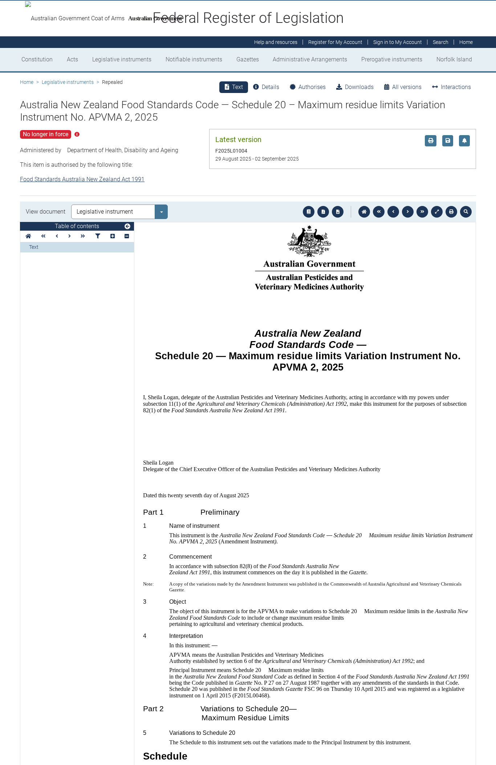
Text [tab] (237, 87)
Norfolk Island (454, 59)
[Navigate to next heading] (69, 236)
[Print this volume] (451, 212)
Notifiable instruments (194, 59)
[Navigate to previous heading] (56, 236)
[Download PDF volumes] (323, 212)
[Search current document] (466, 212)
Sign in (397, 42)
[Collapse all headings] (126, 236)
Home (26, 82)
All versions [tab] (407, 87)
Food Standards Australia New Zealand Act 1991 (82, 179)
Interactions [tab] (456, 87)
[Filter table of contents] (97, 236)
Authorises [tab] (312, 87)
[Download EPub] (308, 212)
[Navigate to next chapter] (422, 212)
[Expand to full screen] (437, 212)
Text (33, 247)
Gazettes (247, 59)
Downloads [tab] (359, 87)
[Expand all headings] (112, 236)
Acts (72, 59)
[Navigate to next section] (408, 212)
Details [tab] (270, 87)
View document (45, 211)
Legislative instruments (121, 59)
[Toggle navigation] (127, 226)
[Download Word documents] (337, 212)
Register (335, 42)
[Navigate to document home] (364, 212)
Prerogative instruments (391, 59)
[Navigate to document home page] (28, 236)
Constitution (37, 59)
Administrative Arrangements (310, 59)
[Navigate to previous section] (393, 212)
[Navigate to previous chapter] (379, 212)
